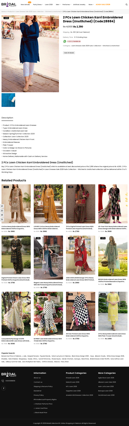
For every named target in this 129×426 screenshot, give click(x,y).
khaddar (4, 359)
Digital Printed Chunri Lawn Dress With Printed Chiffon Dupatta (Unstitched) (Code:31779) (16, 279)
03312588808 (10, 381)
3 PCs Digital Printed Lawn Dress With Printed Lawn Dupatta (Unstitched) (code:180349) (80, 227)
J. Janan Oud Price (40, 408)
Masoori (57, 362)
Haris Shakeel (13, 359)
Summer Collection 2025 (25, 134)
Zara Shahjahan (27, 362)
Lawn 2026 (49, 4)
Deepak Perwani (33, 356)
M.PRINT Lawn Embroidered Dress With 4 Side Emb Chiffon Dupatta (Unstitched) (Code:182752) (48, 340)
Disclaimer (37, 391)
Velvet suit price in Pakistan (61, 356)
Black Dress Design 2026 (80, 356)
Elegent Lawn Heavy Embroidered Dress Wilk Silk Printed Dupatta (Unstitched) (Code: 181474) (48, 284)
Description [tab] (7, 117)
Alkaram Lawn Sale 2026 (107, 382)
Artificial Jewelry (79, 4)
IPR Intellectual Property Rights (45, 399)
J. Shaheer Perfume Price (43, 404)
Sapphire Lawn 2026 (73, 391)
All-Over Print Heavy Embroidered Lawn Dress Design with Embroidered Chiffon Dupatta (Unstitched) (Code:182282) (112, 227)
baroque (77, 359)
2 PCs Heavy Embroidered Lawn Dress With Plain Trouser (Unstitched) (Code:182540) (112, 335)
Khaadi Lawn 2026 (72, 378)
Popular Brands (45, 356)
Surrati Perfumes (44, 359)
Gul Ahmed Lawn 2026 (106, 395)
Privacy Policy (39, 395)
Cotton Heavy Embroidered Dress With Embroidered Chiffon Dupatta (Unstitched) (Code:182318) (16, 227)
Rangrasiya (23, 359)
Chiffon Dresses (47, 362)
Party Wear (65, 362)
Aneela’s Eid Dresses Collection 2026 (79, 395)
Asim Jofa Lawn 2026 (106, 386)
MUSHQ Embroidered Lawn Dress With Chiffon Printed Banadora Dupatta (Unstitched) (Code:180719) (112, 280)
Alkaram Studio (100, 356)
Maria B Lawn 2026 (72, 382)
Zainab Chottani (67, 359)
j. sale (24, 356)
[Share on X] (2, 219)
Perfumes (66, 4)
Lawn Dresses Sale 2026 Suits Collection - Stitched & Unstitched (95, 46)
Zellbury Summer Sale (13, 362)
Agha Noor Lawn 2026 (106, 378)
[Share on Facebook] (2, 206)
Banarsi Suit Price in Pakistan (11, 356)
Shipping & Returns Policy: (43, 386)
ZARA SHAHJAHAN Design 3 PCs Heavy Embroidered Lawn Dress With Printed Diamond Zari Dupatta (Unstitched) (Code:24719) (80, 279)
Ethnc (35, 359)
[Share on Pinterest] (2, 215)
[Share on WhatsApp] (2, 211)
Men (57, 4)
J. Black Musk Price (40, 412)
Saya (92, 356)
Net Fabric (37, 362)
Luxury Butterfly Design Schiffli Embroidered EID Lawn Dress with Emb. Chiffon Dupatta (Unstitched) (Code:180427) (16, 340)
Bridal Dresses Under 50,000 (99, 359)
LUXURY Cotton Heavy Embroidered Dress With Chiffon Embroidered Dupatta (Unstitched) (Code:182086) (47, 227)
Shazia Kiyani (56, 359)
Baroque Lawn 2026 (105, 391)
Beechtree (85, 359)
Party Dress (37, 4)
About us (37, 378)
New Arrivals (25, 4)
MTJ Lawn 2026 (71, 386)
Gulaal (30, 359)
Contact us (38, 382)
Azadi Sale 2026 (103, 4)
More (90, 4)
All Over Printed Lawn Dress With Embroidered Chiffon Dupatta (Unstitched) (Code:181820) (78, 335)
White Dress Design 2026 (115, 356)
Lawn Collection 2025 (20, 136)
